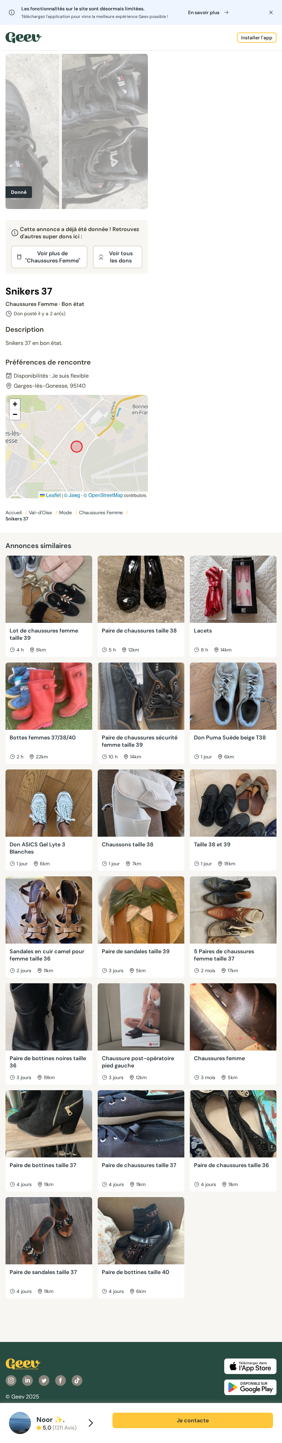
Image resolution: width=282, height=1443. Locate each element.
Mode (66, 512)
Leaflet (53, 494)
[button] (15, 404)
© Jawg (72, 494)
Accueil (14, 512)
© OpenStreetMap (103, 494)
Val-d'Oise (41, 512)
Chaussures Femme (101, 512)
